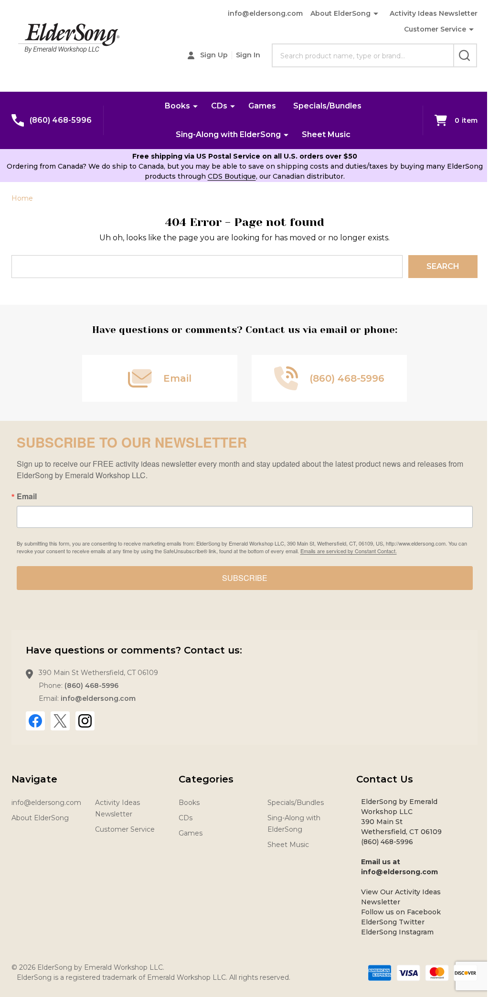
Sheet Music (326, 134)
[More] (471, 29)
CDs (219, 105)
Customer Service (435, 29)
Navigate (34, 779)
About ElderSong (340, 13)
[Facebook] (35, 720)
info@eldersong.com (265, 13)
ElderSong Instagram (397, 932)
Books (177, 105)
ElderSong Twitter (393, 922)
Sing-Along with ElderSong (228, 134)
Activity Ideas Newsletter (434, 13)
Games (262, 105)
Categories (206, 779)
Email (27, 496)
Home (22, 198)
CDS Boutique (232, 176)
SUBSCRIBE (244, 577)
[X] (60, 720)
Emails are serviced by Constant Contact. (348, 551)
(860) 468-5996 (91, 685)
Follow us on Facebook (401, 912)
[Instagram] (85, 720)
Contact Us (384, 779)
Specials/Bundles (327, 105)
